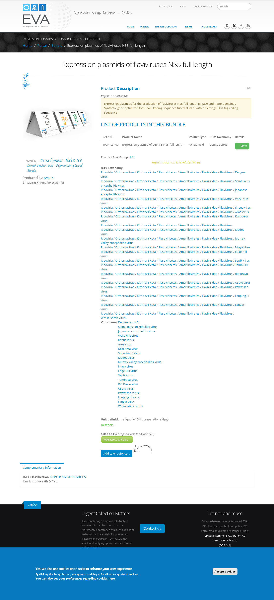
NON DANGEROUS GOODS (68, 477)
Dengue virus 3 (128, 322)
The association (166, 26)
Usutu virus (243, 282)
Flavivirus (226, 172)
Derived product (51, 160)
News (188, 26)
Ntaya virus (242, 247)
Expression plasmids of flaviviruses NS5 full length (106, 45)
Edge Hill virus (127, 371)
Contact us (152, 528)
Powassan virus (128, 393)
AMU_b (48, 178)
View (243, 146)
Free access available (116, 439)
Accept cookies (225, 571)
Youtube (248, 26)
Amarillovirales (189, 172)
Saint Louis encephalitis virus (137, 327)
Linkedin (227, 26)
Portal (144, 26)
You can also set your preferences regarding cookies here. (76, 578)
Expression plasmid (69, 165)
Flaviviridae (209, 172)
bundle (26, 81)
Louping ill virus (129, 397)
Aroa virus (242, 212)
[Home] (47, 16)
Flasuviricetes (167, 172)
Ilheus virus (243, 207)
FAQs (183, 6)
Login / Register (203, 6)
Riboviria (107, 172)
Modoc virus (126, 357)
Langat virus (126, 402)
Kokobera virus (128, 349)
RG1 (249, 88)
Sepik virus (242, 260)
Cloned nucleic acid (40, 165)
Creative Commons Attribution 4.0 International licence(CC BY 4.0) (225, 540)
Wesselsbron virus (113, 318)
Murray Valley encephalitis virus (139, 362)
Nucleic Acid (73, 160)
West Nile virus (128, 335)
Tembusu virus (128, 380)
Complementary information (42, 467)
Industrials (209, 26)
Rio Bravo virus (128, 384)
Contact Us (165, 6)
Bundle (56, 45)
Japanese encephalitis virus (136, 331)
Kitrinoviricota (146, 172)
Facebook (241, 26)
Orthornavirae (124, 172)
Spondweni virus (129, 353)
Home (130, 26)
